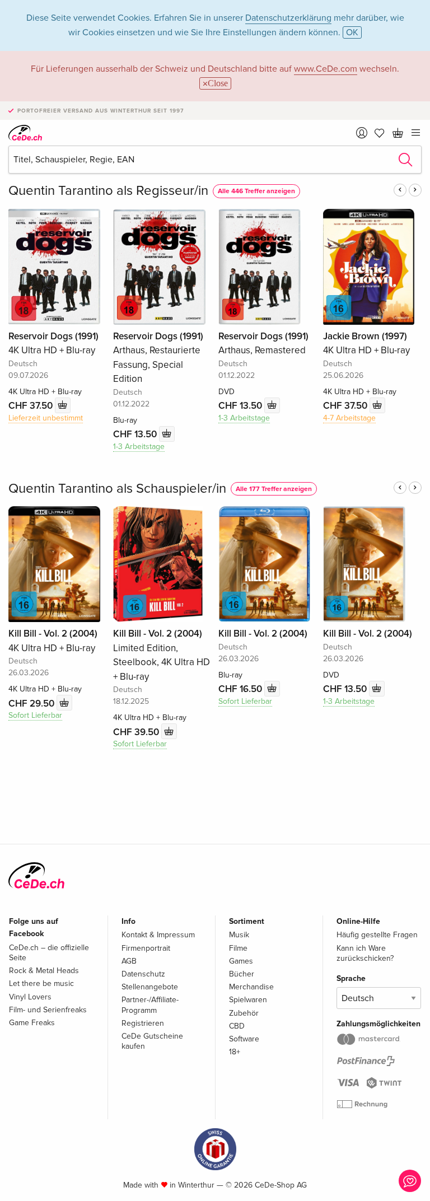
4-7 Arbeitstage (349, 418)
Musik (239, 935)
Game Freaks (32, 1022)
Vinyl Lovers (30, 997)
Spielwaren (248, 999)
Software (244, 1039)
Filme (238, 948)
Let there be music (41, 983)
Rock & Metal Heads (44, 970)
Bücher (241, 974)
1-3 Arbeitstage (139, 446)
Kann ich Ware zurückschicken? (365, 953)
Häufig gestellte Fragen (377, 935)
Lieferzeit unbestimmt (45, 418)
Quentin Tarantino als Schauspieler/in (117, 488)
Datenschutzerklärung (288, 18)
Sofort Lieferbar (35, 715)
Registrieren (142, 1023)
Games (241, 961)
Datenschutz (143, 974)
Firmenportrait (145, 948)
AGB (129, 961)
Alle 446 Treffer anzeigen (256, 191)
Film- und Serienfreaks (48, 1010)
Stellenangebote (149, 987)
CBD (237, 1026)
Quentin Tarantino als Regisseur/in (108, 191)
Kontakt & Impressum (158, 935)
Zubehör (244, 1013)
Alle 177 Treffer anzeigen (274, 489)
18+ (234, 1052)
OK (352, 32)
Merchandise (251, 987)
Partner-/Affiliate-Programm (150, 1005)
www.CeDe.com (325, 68)
